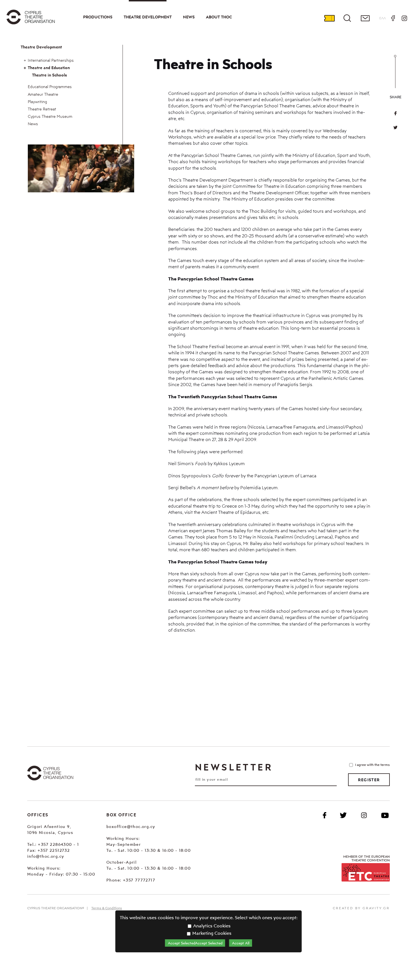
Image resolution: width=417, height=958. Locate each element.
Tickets (329, 18)
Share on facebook (395, 113)
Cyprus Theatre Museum (50, 116)
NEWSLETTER (234, 767)
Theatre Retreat (42, 109)
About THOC (219, 17)
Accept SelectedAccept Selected (195, 943)
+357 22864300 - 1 (58, 844)
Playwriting (37, 101)
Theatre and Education (49, 67)
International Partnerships (51, 60)
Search (347, 18)
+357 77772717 (139, 880)
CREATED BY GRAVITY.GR (361, 908)
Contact (365, 18)
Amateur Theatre (43, 94)
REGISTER (369, 779)
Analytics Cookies (211, 926)
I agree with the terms (372, 765)
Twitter (395, 127)
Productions (97, 17)
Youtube (385, 815)
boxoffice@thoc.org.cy (130, 826)
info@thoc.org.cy (45, 856)
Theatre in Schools (49, 75)
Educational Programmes (50, 86)
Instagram (404, 18)
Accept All (240, 943)
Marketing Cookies (211, 933)
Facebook (393, 18)
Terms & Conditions (106, 908)
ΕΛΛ (382, 18)
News (189, 17)
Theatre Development (148, 17)
